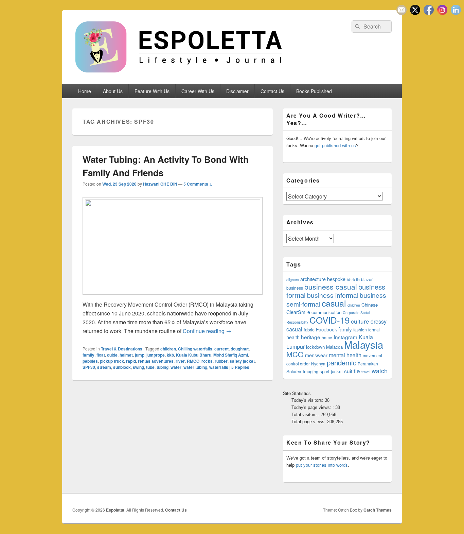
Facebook (326, 329)
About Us (113, 91)
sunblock (122, 367)
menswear (316, 355)
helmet (126, 355)
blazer (367, 279)
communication (326, 312)
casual (334, 303)
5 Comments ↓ (197, 184)
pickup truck (112, 361)
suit (348, 371)
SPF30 (89, 367)
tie (357, 370)
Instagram (345, 337)
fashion (360, 329)
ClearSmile (298, 312)
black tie (353, 279)
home (327, 337)
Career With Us (197, 91)
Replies (240, 367)
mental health (345, 355)
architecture (313, 279)
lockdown (315, 347)
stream (104, 367)
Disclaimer (237, 91)
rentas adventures (156, 361)
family (88, 355)
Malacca (334, 347)
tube (150, 367)
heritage (310, 337)
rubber (221, 361)
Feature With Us (152, 91)
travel (365, 371)
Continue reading (207, 331)
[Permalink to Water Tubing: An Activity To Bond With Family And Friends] (173, 204)
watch (380, 370)
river (180, 361)
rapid (131, 361)
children (168, 349)
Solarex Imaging (302, 371)
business (294, 288)
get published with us (335, 145)
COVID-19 (329, 319)
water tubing (195, 367)
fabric (309, 329)
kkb (170, 355)
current (221, 349)
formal (374, 329)
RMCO (193, 361)
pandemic (341, 362)
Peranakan (368, 363)
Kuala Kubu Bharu (193, 355)
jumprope (155, 355)
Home (84, 91)
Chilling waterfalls (195, 349)
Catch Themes (377, 510)
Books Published (314, 91)
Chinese (369, 305)
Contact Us (272, 91)
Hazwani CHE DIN (160, 184)
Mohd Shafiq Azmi (230, 355)
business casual (330, 286)
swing (138, 367)
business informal (332, 294)
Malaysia (363, 344)
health (293, 337)
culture (360, 321)
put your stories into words (322, 465)
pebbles (90, 361)
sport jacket (331, 371)
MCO (295, 354)
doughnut (240, 349)
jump (139, 355)
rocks (207, 361)
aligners (292, 279)
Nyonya (318, 363)
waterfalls (218, 367)
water (176, 367)
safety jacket (242, 361)
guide (112, 355)
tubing (162, 367)
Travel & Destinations (121, 349)
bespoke (336, 279)
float (100, 355)
